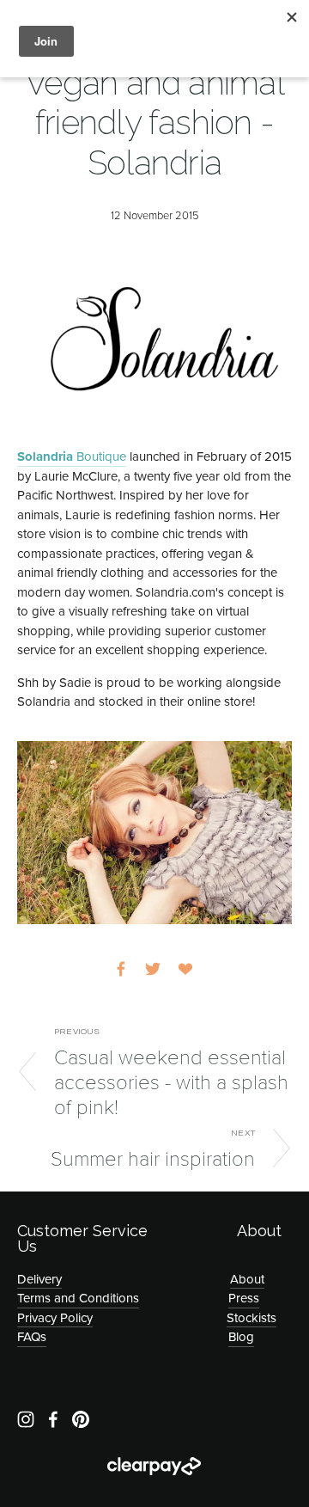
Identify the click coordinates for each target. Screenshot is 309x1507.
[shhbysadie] (80, 1419)
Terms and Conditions (78, 1298)
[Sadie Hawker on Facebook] (53, 1419)
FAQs (31, 1336)
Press (243, 1298)
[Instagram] (25, 1419)
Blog (241, 1336)
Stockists (251, 1317)
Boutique (71, 456)
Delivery (39, 1279)
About (247, 1279)
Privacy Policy (55, 1317)
